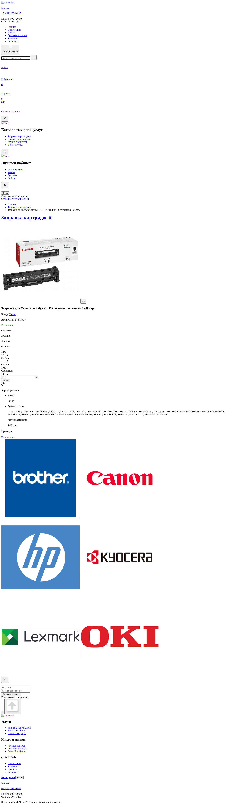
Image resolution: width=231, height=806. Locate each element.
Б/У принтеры (15, 144)
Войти (5, 193)
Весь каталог (8, 437)
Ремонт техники (16, 730)
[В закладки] (83, 301)
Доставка (12, 175)
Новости (12, 769)
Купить (6, 380)
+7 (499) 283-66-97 (11, 13)
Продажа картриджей (19, 139)
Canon (12, 314)
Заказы (11, 172)
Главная (12, 26)
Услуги (11, 32)
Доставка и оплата (17, 35)
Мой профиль (15, 169)
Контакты (13, 38)
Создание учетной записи (15, 198)
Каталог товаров (16, 745)
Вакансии (13, 41)
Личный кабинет (17, 751)
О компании (14, 29)
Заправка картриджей (19, 136)
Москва (5, 8)
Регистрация (8, 777)
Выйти (11, 178)
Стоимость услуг (17, 733)
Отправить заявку (11, 694)
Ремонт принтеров (18, 142)
